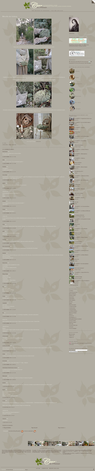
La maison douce (72, 308)
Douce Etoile (71, 297)
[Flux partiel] (89, 61)
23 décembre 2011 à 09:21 (9, 364)
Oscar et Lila (5, 262)
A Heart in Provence (75, 343)
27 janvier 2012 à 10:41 (8, 415)
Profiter (14, 144)
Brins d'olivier (77, 224)
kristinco (4, 201)
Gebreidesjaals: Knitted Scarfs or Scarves (10, 367)
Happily (70, 303)
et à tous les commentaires (28, 431)
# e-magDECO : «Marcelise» (80, 188)
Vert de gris (71, 326)
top (94, 469)
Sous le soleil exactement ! (79, 268)
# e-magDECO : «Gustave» (79, 197)
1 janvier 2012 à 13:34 (8, 386)
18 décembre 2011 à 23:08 (9, 316)
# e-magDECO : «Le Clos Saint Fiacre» (82, 136)
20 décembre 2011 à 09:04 (9, 342)
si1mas (4, 354)
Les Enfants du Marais (73, 311)
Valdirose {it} (71, 335)
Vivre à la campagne (72, 328)
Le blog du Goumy (72, 309)
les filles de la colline (6, 345)
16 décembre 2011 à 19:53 (9, 213)
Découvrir (78, 83)
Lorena (4, 400)
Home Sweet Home (72, 304)
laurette (4, 389)
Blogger (26, 469)
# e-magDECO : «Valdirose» (80, 158)
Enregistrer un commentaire (8, 425)
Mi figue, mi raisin (78, 233)
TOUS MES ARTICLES (57, 10)
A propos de (44, 468)
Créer (10, 144)
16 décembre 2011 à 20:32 (9, 236)
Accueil (38, 468)
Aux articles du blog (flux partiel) (14, 431)
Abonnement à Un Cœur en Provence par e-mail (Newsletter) (80, 63)
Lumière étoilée (77, 184)
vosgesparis (5, 303)
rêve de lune (5, 360)
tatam (4, 159)
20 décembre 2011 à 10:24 (9, 350)
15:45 (5, 143)
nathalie (4, 183)
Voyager (78, 108)
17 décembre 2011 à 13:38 (9, 299)
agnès (4, 231)
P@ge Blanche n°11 (72, 317)
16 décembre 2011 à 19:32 (9, 198)
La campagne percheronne (79, 215)
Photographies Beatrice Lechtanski (75, 319)
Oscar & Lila (71, 315)
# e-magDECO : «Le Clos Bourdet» (81, 228)
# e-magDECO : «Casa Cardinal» (81, 140)
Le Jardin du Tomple (78, 276)
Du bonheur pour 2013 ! (79, 171)
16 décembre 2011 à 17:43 (9, 180)
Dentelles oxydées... (72, 295)
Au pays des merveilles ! (73, 292)
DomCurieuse (5, 151)
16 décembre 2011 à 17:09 (9, 163)
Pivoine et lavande (72, 320)
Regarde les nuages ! (72, 322)
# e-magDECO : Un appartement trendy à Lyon (83, 118)
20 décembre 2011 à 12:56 (9, 357)
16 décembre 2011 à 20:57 (9, 243)
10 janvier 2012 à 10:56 (8, 397)
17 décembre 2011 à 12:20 (9, 293)
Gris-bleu (71, 301)
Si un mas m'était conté (73, 325)
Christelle (4, 239)
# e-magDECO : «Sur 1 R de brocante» (82, 180)
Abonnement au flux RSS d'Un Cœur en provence (79, 61)
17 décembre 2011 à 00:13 (9, 270)
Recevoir (78, 96)
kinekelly (4, 253)
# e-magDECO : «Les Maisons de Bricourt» (82, 210)
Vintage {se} (71, 337)
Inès (3, 286)
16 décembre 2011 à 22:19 (9, 259)
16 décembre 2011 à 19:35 (9, 206)
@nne (4, 224)
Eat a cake (76, 202)
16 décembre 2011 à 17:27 (9, 171)
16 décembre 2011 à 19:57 (9, 221)
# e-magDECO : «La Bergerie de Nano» (82, 175)
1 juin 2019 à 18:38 (7, 422)
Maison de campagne (73, 312)
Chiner (77, 71)
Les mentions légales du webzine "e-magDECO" (71, 453)
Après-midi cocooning (79, 193)
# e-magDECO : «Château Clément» (81, 237)
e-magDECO (75, 451)
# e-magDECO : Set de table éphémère (81, 263)
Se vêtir (78, 102)
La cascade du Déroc (78, 241)
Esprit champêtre (72, 300)
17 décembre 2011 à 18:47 (9, 309)
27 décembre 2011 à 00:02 (9, 379)
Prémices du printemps (79, 145)
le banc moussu (5, 336)
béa (3, 312)
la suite (71, 285)
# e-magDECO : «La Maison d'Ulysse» (82, 250)
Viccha (4, 296)
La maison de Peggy (72, 306)
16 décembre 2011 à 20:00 (9, 228)
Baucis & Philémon (72, 293)
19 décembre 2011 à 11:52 (9, 323)
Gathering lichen (38, 141)
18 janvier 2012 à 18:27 (8, 407)
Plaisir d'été (77, 259)
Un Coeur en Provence (9, 469)
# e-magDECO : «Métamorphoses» (81, 153)
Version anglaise (54, 468)
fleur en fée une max (6, 246)
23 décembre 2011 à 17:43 (9, 372)
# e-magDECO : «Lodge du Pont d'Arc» (82, 272)
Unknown (4, 418)
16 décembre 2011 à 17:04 (9, 156)
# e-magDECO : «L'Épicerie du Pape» (81, 246)
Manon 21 (71, 314)
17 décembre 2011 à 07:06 (9, 283)
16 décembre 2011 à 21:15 (9, 250)
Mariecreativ (5, 376)
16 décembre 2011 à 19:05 (9, 188)
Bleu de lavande (72, 334)
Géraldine (4, 166)
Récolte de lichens (10, 16)
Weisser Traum (5, 274)
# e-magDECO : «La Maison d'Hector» (82, 149)
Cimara (4, 209)
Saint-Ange (71, 323)
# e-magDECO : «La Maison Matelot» (81, 254)
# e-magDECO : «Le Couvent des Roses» (82, 206)
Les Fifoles (71, 290)
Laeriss (23, 450)
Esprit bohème (71, 298)
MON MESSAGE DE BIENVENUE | (41, 10)
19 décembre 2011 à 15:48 (9, 333)
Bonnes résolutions (78, 162)
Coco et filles (5, 174)
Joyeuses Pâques (77, 131)
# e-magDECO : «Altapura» (80, 127)
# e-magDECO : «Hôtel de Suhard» (81, 167)
